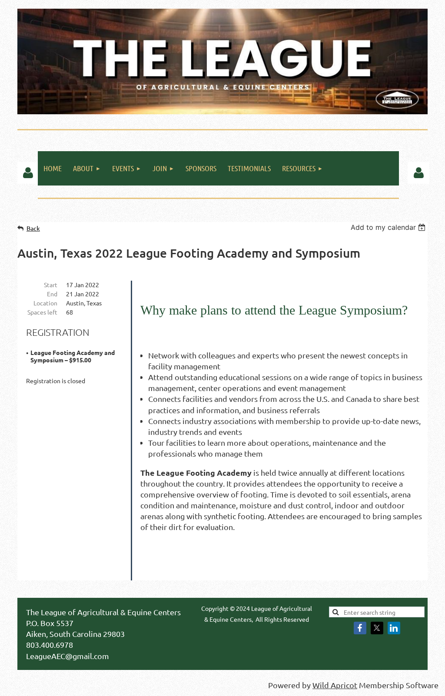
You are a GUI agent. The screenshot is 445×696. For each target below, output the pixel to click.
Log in (28, 173)
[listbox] (389, 227)
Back (33, 228)
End (52, 294)
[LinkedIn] (394, 628)
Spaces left (42, 312)
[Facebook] (360, 628)
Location (45, 303)
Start (50, 284)
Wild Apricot (334, 684)
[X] (377, 628)
